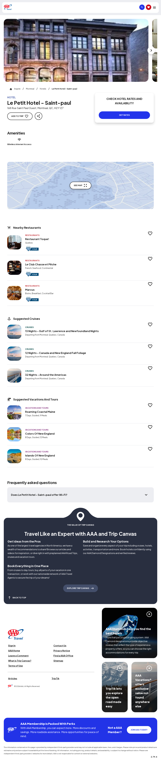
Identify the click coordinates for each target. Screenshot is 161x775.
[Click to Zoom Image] (76, 50)
